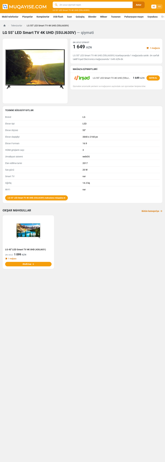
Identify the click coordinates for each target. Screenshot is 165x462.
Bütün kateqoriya (150, 211)
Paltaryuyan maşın (134, 16)
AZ (154, 6)
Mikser (103, 16)
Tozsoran (116, 16)
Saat (69, 16)
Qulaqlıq (80, 16)
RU (159, 6)
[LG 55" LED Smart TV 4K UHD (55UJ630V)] (35, 71)
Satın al (153, 78)
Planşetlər (27, 16)
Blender (92, 16)
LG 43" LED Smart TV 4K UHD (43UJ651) (25, 249)
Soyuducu (152, 16)
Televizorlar (16, 25)
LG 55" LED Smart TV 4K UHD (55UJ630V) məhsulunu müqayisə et (36, 198)
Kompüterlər (43, 16)
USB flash (58, 16)
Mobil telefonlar (10, 16)
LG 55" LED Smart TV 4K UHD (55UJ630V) (71, 10)
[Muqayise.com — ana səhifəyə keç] (24, 6)
